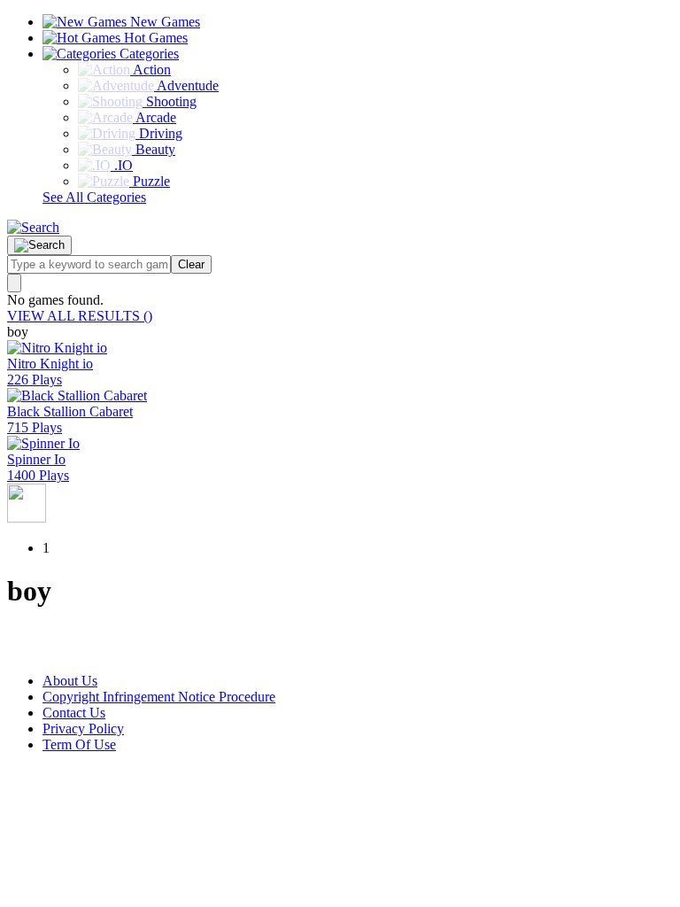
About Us (69, 680)
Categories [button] (147, 53)
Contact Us (73, 712)
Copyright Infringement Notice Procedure (158, 696)
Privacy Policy (83, 728)
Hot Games (154, 37)
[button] (33, 227)
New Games (163, 21)
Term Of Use (79, 744)
